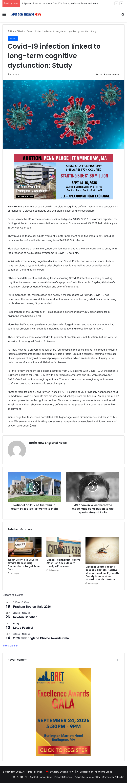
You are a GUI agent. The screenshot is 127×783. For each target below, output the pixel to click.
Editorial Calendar (63, 777)
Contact (34, 777)
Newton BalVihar (25, 617)
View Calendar (10, 645)
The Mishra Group (102, 771)
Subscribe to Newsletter (87, 777)
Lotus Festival (23, 627)
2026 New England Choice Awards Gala (41, 638)
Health (21, 31)
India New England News (48, 443)
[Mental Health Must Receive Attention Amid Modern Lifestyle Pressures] (63, 547)
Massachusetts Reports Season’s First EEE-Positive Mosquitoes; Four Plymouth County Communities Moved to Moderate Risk (102, 573)
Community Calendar (113, 777)
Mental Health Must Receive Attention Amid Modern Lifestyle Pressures (63, 563)
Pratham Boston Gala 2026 (32, 606)
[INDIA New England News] (26, 14)
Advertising (46, 777)
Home (13, 31)
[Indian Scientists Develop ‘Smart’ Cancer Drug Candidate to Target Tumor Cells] (25, 547)
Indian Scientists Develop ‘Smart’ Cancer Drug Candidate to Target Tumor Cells (25, 564)
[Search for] (123, 15)
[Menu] (4, 15)
